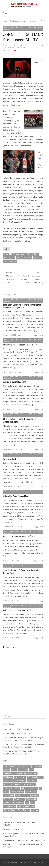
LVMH (6, 792)
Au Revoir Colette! (10, 459)
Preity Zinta (8, 799)
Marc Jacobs (8, 795)
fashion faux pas (30, 773)
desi (20, 770)
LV (40, 788)
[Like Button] (6, 249)
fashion (19, 773)
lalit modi (25, 788)
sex (27, 803)
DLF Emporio (9, 773)
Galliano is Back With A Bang (14, 382)
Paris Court (27, 258)
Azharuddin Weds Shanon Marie (16, 496)
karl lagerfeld (20, 781)
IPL (29, 777)
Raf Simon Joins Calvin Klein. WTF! (17, 610)
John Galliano (9, 258)
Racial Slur (37, 258)
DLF (31, 770)
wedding (35, 810)
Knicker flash (20, 784)
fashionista (8, 777)
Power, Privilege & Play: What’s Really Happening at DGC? (24, 840)
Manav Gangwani (17, 792)
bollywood (37, 766)
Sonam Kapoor (23, 806)
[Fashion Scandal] (24, 5)
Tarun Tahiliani (23, 810)
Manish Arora (31, 792)
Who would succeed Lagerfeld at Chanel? (20, 345)
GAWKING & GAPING (24, 729)
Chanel (6, 770)
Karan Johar (8, 781)
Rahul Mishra (19, 799)
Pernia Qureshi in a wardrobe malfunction (19, 536)
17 (40, 335)
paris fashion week (31, 795)
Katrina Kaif (8, 784)
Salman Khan (18, 803)
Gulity (36, 254)
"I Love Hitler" (9, 254)
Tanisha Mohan (10, 810)
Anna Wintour (25, 766)
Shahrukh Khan (9, 806)
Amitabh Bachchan (11, 766)
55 (40, 561)
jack (6, 53)
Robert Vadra (31, 799)
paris (19, 258)
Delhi (14, 770)
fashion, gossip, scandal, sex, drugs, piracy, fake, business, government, (23, 28)
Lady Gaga (31, 784)
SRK (32, 806)
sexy (32, 803)
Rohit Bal (7, 803)
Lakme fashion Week (11, 788)
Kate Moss (32, 781)
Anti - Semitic (21, 254)
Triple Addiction (10, 261)
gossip (22, 777)
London (34, 788)
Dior (29, 254)
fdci (16, 777)
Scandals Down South (23, 733)
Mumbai (19, 795)
